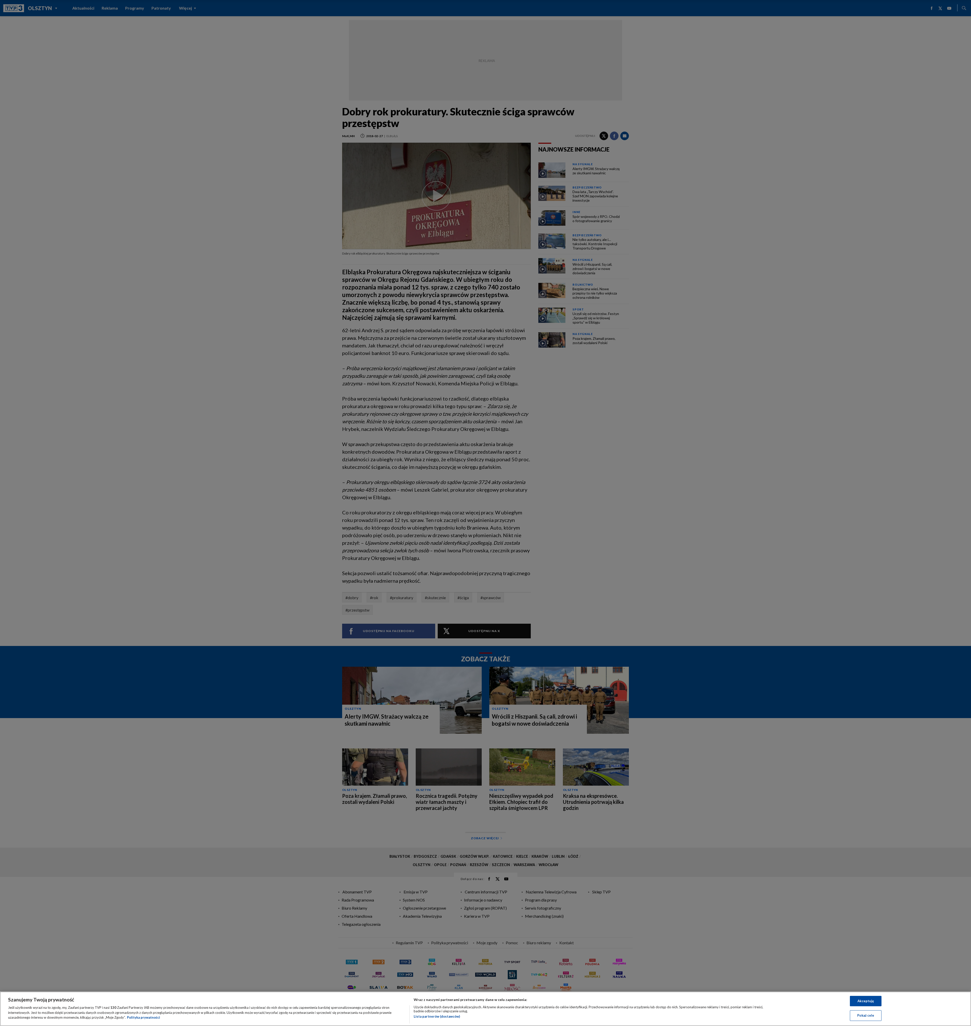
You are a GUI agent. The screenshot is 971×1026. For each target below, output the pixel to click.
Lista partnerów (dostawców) (437, 1016)
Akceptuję (865, 1001)
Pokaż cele (865, 1015)
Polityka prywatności (143, 1017)
